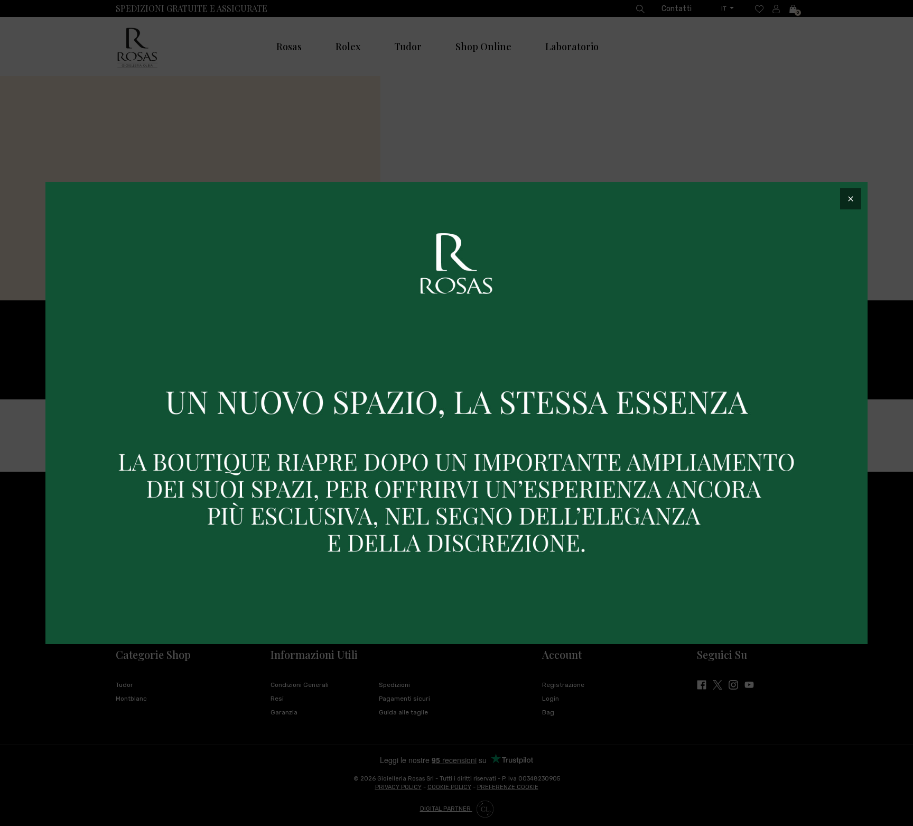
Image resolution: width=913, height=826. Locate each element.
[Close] (850, 198)
